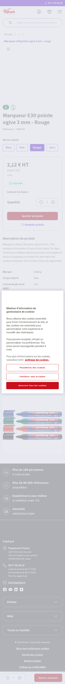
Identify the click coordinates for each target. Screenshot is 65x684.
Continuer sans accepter (32, 376)
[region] (32, 342)
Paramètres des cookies (32, 367)
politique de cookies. (37, 359)
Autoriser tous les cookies (33, 385)
